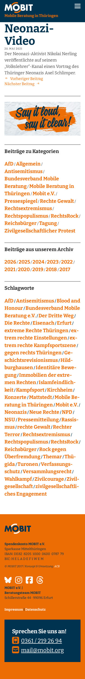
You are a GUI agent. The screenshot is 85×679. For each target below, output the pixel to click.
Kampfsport (30, 390)
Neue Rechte (44, 412)
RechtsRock (64, 216)
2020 (24, 269)
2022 (67, 262)
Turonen (27, 464)
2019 (37, 269)
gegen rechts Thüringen (33, 353)
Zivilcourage (49, 479)
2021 (9, 269)
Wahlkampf (18, 479)
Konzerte (15, 397)
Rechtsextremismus (28, 208)
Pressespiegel (20, 201)
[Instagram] (18, 580)
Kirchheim (59, 390)
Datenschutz (35, 610)
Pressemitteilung (38, 420)
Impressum (13, 610)
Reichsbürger (20, 223)
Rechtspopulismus (26, 216)
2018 (51, 269)
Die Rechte (17, 323)
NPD (67, 412)
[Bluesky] (8, 580)
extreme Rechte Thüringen (36, 330)
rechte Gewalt (33, 427)
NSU (9, 420)
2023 (53, 262)
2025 (24, 262)
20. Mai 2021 (13, 48)
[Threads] (39, 580)
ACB (57, 566)
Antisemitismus (23, 171)
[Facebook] (29, 580)
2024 (38, 262)
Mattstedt (40, 397)
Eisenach (43, 323)
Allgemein (28, 164)
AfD (8, 164)
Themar (52, 457)
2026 (10, 262)
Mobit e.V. (44, 193)
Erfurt (64, 323)
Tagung (48, 223)
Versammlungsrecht (47, 471)
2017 (65, 269)
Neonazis (15, 412)
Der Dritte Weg (56, 316)
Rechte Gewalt (57, 201)
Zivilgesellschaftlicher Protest (39, 231)
